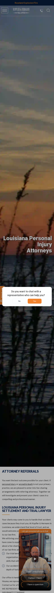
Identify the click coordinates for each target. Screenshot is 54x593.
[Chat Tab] (27, 296)
